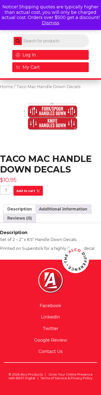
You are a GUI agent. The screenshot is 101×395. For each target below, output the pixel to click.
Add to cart (25, 191)
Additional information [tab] (63, 209)
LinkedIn (50, 317)
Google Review (50, 340)
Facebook (50, 305)
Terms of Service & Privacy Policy (66, 378)
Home (6, 86)
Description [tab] (19, 209)
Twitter (50, 328)
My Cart (31, 67)
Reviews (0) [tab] (19, 218)
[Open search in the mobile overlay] (50, 40)
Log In (29, 55)
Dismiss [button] (50, 23)
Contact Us (50, 351)
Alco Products (31, 374)
